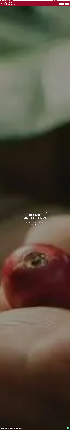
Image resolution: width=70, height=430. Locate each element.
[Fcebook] (67, 0)
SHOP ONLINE (61, 3)
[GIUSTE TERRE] (9, 3)
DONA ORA (66, 3)
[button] (68, 428)
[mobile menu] (1, 3)
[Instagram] (68, 0)
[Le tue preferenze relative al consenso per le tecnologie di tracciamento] (1, 428)
